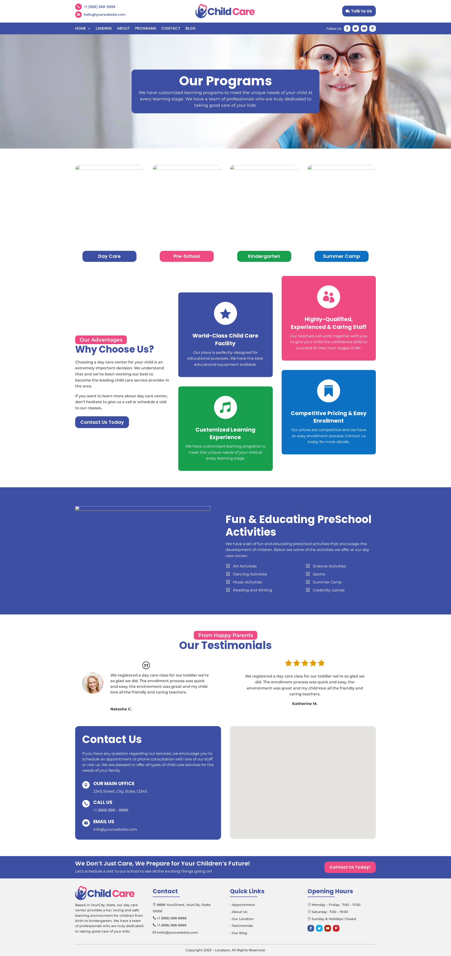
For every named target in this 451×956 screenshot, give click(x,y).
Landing (104, 29)
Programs (145, 29)
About (123, 29)
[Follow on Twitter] (355, 28)
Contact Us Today (102, 422)
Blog (191, 29)
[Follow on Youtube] (364, 28)
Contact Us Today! (350, 867)
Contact (170, 29)
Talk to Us (361, 11)
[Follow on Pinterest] (372, 28)
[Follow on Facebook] (347, 28)
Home (80, 29)
